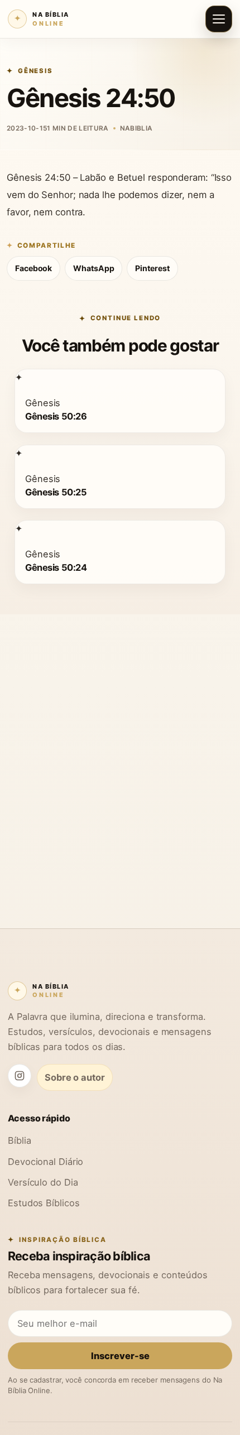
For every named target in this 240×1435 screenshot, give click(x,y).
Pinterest (152, 268)
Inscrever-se (120, 1355)
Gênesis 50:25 (56, 492)
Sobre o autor (75, 1077)
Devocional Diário (45, 1161)
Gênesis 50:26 (56, 416)
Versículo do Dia (43, 1182)
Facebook (33, 268)
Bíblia (19, 1140)
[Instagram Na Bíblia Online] (19, 1075)
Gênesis (35, 71)
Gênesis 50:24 (56, 567)
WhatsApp (93, 268)
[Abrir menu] (218, 19)
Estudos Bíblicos (43, 1202)
